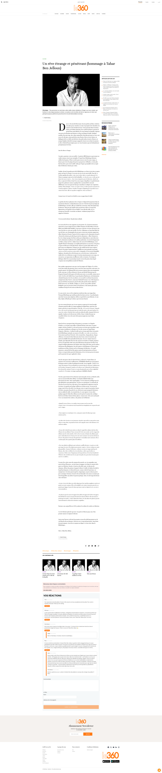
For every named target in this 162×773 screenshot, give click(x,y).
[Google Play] (115, 761)
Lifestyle (98, 13)
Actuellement (45, 13)
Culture (79, 13)
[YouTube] (113, 747)
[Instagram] (118, 747)
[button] (159, 770)
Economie (62, 13)
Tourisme (103, 13)
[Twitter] (111, 747)
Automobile (45, 758)
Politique (56, 13)
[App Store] (106, 761)
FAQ (73, 749)
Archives (58, 752)
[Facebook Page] (108, 747)
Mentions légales (90, 749)
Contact (73, 751)
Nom (44, 694)
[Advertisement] (38, 34)
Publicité (58, 751)
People (93, 13)
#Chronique (46, 551)
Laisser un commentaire (71, 707)
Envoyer (88, 734)
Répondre (47, 619)
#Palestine (76, 551)
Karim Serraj (47, 117)
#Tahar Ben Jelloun (56, 551)
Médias (84, 13)
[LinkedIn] (116, 747)
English (147, 2)
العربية (159, 2)
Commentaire (47, 679)
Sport (89, 13)
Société (67, 13)
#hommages (67, 551)
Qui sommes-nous (60, 749)
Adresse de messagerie (49, 700)
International (73, 13)
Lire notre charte (47, 590)
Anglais (153, 2)
